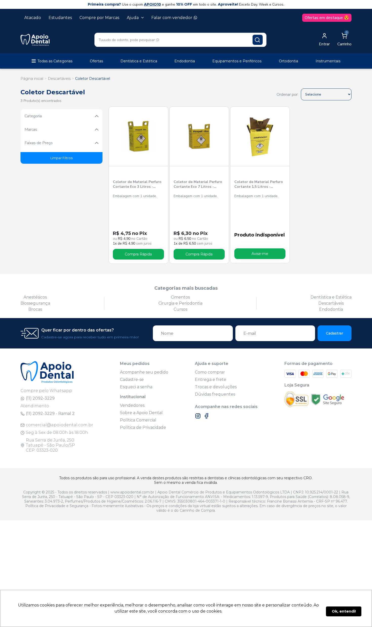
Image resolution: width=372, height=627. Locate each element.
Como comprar (210, 372)
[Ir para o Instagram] (198, 416)
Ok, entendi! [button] (344, 611)
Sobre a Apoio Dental (141, 412)
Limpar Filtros (61, 158)
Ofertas (96, 61)
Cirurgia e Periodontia (180, 303)
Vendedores (132, 405)
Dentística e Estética (138, 61)
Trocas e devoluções (216, 386)
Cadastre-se (132, 379)
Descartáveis (59, 78)
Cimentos (180, 297)
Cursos (180, 309)
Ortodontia (288, 61)
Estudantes (60, 17)
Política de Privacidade (143, 427)
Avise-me (260, 253)
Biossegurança (35, 303)
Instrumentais (328, 61)
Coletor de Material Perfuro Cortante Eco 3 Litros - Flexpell (137, 184)
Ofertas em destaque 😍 (327, 18)
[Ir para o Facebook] (206, 416)
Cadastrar (334, 333)
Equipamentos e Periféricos (236, 61)
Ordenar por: (287, 94)
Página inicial (31, 78)
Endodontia (184, 61)
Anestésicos (35, 297)
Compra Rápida (138, 254)
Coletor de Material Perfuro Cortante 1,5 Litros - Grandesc (258, 184)
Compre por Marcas (99, 17)
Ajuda (133, 17)
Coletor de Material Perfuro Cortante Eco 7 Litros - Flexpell (198, 184)
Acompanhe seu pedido (144, 372)
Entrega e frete (210, 379)
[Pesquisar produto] (258, 40)
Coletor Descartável (92, 78)
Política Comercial (138, 420)
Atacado (32, 17)
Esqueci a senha (136, 386)
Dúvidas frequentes (215, 394)
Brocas (35, 309)
